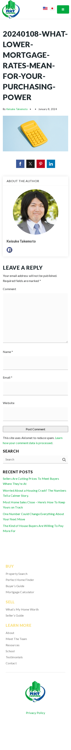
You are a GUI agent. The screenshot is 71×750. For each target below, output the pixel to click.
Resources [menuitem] (13, 645)
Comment (9, 289)
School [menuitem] (10, 651)
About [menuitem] (10, 632)
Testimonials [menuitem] (14, 657)
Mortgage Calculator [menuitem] (20, 592)
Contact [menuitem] (11, 663)
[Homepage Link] (11, 9)
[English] (46, 9)
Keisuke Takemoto (17, 109)
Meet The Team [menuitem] (16, 639)
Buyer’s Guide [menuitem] (15, 586)
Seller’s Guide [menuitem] (15, 615)
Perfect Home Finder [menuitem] (20, 579)
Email (7, 377)
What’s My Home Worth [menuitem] (22, 609)
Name (8, 351)
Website (8, 403)
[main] (35, 283)
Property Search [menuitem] (16, 573)
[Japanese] (53, 9)
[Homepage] (36, 692)
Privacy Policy (35, 713)
